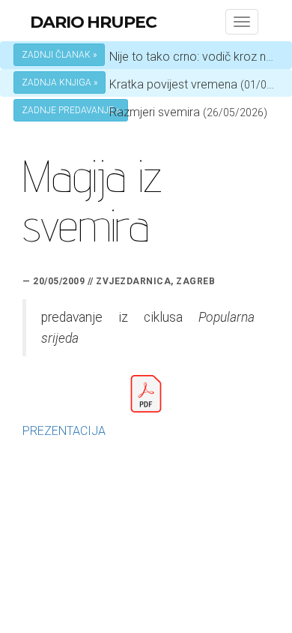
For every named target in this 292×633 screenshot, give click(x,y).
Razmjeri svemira (154, 112)
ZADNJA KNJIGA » (59, 82)
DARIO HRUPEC (93, 22)
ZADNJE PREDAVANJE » (71, 110)
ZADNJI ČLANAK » (59, 55)
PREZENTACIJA (64, 431)
